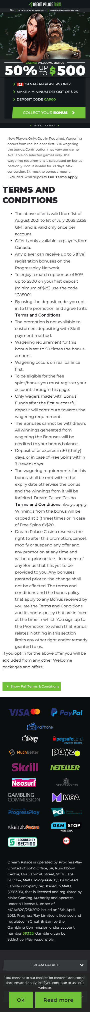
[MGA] (66, 797)
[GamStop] (66, 827)
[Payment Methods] (24, 712)
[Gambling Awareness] (24, 827)
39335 (28, 933)
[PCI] (66, 812)
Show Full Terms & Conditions (35, 686)
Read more (58, 1000)
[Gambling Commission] (24, 797)
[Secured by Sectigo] (22, 842)
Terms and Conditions (37, 315)
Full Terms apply (63, 177)
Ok (20, 1000)
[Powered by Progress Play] (24, 812)
